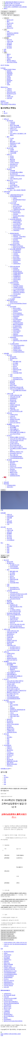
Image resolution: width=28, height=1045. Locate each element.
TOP (2, 1035)
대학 (5, 29)
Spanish (9, 81)
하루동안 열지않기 (7, 15)
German (9, 77)
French (8, 76)
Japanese (9, 70)
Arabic (8, 84)
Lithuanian (9, 74)
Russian (9, 79)
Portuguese (9, 80)
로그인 (5, 113)
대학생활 (6, 38)
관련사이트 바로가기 (5, 990)
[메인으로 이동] (2, 510)
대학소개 (6, 18)
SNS (5, 52)
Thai (8, 83)
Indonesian (9, 72)
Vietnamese (10, 73)
